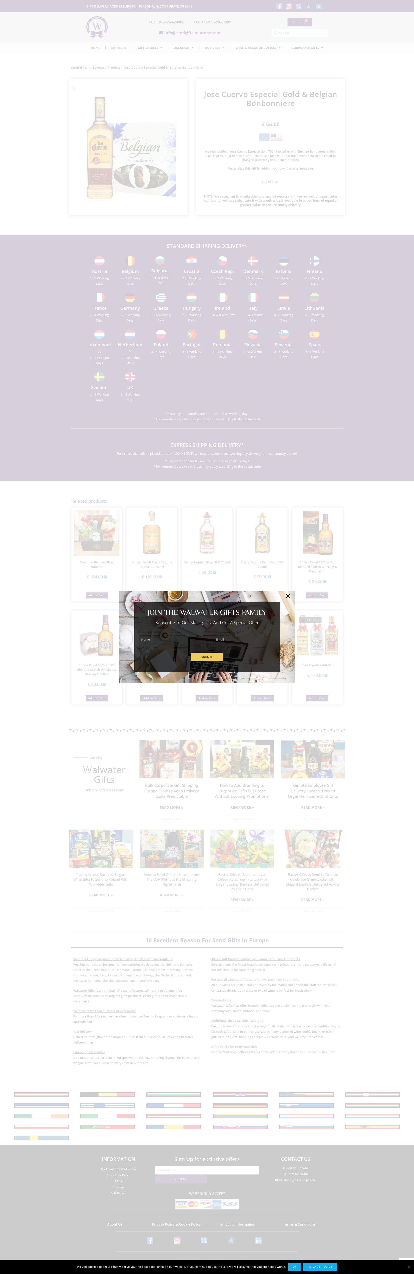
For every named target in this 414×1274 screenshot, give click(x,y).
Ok (295, 1266)
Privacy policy (320, 1266)
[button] (288, 596)
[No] (408, 1267)
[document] (207, 637)
